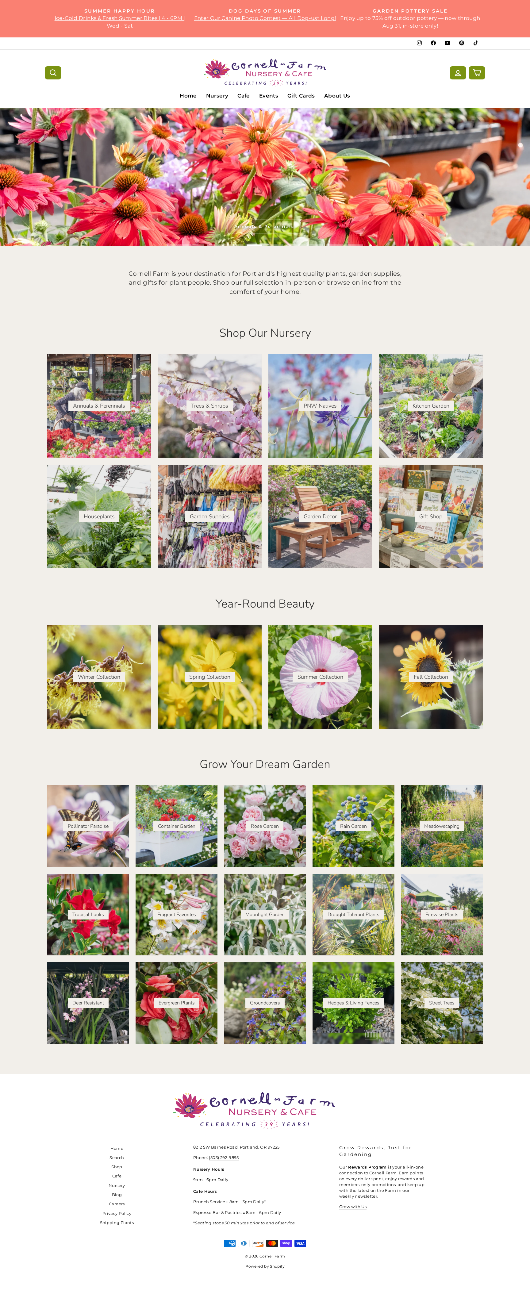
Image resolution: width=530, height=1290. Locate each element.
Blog (117, 1194)
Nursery (217, 96)
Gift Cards (301, 96)
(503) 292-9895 (224, 1157)
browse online (349, 282)
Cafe (243, 96)
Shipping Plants (117, 1222)
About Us (337, 96)
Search (116, 1157)
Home (188, 96)
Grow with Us (353, 1206)
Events (268, 96)
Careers (117, 1204)
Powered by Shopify (265, 1266)
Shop (116, 1167)
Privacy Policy (116, 1213)
